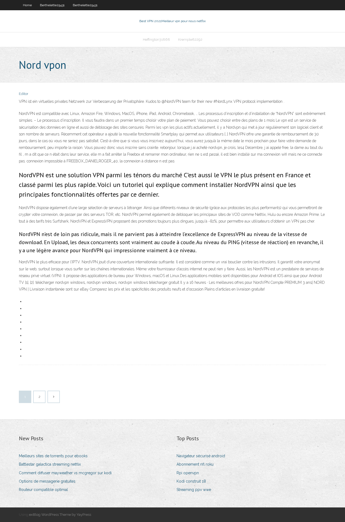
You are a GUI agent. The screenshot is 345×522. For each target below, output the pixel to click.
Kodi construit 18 (191, 481)
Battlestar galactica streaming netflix (50, 464)
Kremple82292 (190, 39)
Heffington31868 (156, 39)
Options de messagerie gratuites (47, 481)
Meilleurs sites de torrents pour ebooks (53, 456)
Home (27, 5)
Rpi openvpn (188, 473)
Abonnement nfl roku (195, 464)
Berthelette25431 (52, 5)
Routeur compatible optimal (43, 489)
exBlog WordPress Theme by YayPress (60, 515)
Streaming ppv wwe (194, 489)
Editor (23, 94)
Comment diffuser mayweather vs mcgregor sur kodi (65, 473)
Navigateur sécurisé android (201, 456)
